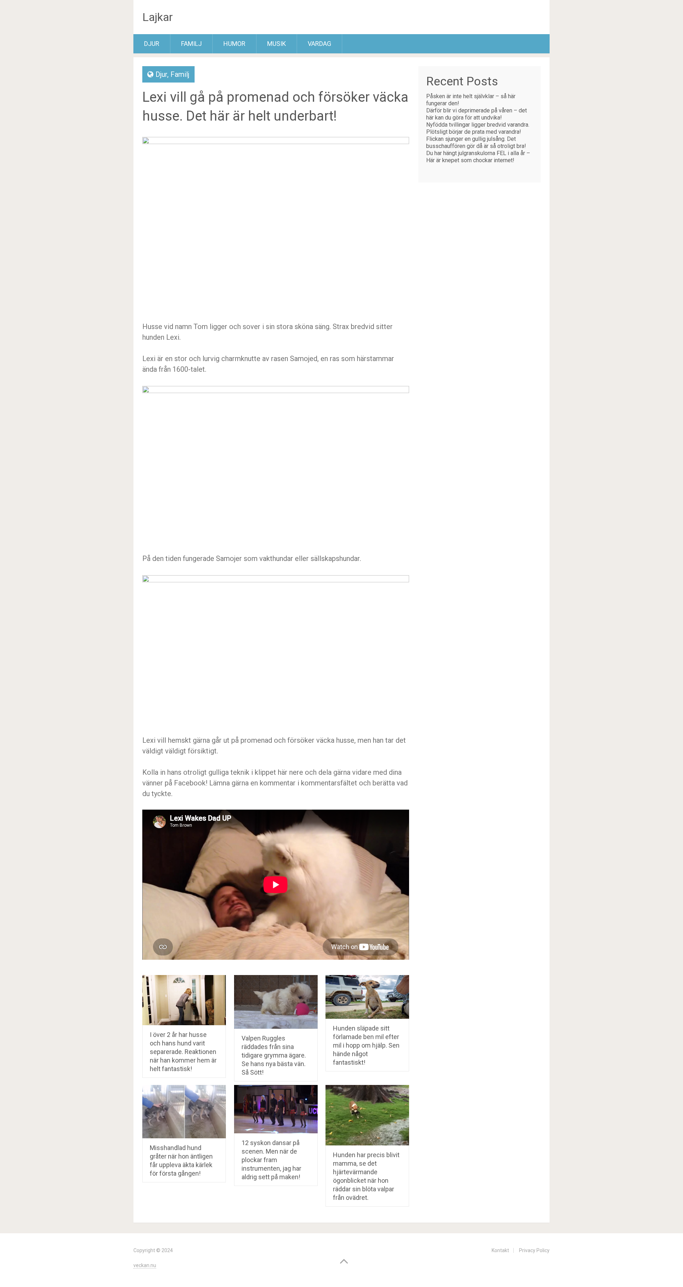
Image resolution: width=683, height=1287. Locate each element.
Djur (151, 43)
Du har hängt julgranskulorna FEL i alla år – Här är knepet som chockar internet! (478, 157)
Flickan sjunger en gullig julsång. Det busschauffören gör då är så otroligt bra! (476, 142)
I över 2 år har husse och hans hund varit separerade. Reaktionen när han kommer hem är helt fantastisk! (183, 1051)
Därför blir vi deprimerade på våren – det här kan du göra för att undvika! (476, 114)
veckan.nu (144, 1265)
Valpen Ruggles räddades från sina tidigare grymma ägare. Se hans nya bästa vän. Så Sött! (274, 1055)
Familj (191, 43)
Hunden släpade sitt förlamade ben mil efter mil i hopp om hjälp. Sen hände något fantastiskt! (366, 1045)
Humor (234, 43)
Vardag (319, 43)
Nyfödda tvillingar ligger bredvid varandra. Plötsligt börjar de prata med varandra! (477, 128)
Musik (276, 43)
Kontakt (500, 1250)
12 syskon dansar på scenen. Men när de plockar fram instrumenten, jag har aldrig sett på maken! (271, 1160)
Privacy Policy (534, 1250)
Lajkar (157, 17)
